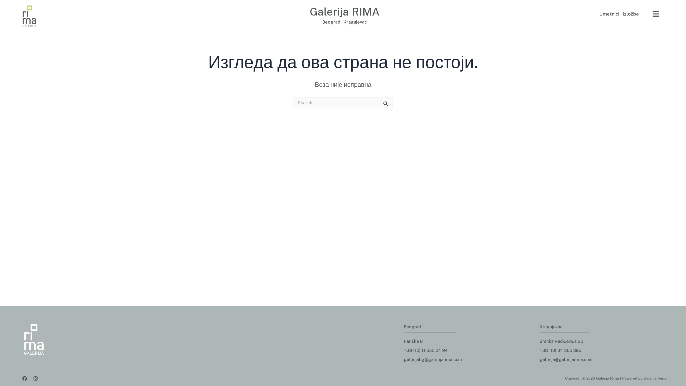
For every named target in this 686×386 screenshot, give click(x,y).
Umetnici (609, 14)
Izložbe (630, 14)
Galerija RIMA (345, 11)
